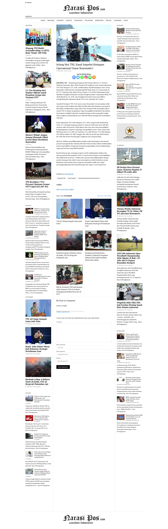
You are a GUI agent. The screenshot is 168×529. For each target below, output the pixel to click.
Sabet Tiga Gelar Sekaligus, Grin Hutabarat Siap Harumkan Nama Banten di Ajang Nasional (42, 454)
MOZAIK (108, 20)
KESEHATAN (78, 20)
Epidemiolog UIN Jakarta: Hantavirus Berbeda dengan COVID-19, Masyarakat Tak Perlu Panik (129, 357)
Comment (59, 322)
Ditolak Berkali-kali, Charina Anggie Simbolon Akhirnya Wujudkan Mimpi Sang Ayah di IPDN (42, 472)
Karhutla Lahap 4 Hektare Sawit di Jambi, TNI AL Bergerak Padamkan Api (37, 381)
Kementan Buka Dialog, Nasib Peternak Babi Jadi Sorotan (133, 30)
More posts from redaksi (65, 189)
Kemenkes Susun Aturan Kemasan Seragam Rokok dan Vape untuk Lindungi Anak (133, 380)
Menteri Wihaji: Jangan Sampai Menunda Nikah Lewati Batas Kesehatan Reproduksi (36, 138)
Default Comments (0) (63, 311)
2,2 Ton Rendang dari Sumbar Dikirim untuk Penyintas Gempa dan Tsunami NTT (35, 93)
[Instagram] (86, 77)
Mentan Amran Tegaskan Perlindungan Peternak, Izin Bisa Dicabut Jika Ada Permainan (133, 67)
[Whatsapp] (82, 77)
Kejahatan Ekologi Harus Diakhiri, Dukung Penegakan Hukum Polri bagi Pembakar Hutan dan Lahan (96, 256)
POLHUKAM (89, 20)
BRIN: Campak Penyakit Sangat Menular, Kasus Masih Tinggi (133, 399)
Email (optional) (60, 351)
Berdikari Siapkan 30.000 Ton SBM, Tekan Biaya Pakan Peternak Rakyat (133, 48)
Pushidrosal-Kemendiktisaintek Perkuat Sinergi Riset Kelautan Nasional (42, 277)
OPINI (126, 20)
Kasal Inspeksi (72, 178)
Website (58, 358)
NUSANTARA (99, 20)
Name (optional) (60, 344)
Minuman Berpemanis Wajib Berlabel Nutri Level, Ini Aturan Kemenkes (134, 416)
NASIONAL (50, 20)
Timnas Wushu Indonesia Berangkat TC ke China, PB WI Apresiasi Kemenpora (129, 211)
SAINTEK (69, 20)
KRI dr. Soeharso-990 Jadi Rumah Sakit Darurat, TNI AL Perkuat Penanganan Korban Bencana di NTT (69, 290)
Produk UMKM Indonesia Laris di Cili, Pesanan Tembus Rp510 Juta (133, 105)
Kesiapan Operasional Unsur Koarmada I (89, 178)
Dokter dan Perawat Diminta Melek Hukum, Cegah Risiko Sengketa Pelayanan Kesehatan (133, 336)
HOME (43, 20)
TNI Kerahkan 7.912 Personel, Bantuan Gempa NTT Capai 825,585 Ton (37, 184)
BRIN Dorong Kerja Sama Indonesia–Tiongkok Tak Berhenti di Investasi (41, 210)
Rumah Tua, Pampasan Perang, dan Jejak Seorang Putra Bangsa (42, 435)
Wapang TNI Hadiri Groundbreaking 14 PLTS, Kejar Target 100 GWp (37, 50)
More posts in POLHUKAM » (104, 195)
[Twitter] (78, 77)
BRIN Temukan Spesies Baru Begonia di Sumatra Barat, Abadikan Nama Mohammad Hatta (41, 255)
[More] (94, 77)
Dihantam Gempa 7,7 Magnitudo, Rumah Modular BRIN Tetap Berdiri (40, 233)
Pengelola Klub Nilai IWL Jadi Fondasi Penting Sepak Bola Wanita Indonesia (129, 304)
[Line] (90, 77)
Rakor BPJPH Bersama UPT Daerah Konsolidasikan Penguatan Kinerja (134, 86)
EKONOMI (60, 20)
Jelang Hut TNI (61, 178)
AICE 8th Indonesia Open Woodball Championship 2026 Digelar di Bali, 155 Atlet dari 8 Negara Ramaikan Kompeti (128, 258)
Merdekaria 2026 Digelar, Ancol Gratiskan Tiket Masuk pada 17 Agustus (41, 417)
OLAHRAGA (117, 20)
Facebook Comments (77, 311)
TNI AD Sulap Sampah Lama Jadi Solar (36, 320)
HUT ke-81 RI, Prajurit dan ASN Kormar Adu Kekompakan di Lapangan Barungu (42, 399)
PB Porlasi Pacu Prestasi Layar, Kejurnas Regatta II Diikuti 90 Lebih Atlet (129, 169)
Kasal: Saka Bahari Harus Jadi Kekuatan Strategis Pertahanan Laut (37, 348)
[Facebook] (74, 77)
